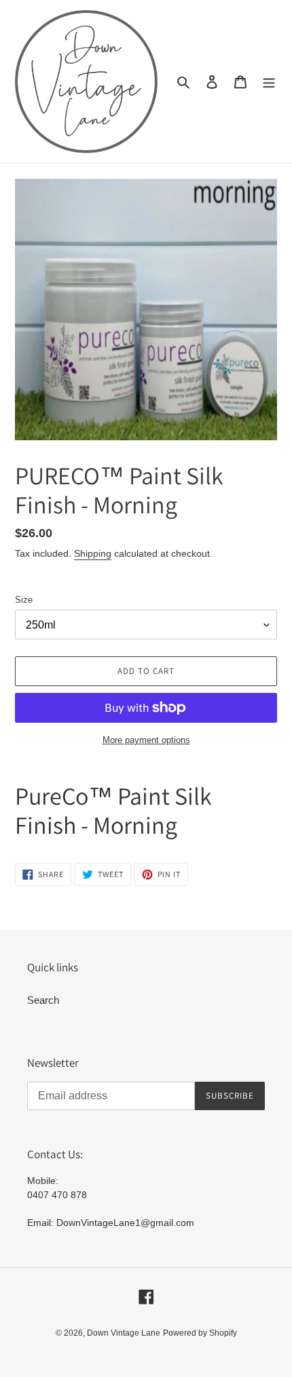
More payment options (146, 740)
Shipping (92, 553)
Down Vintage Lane (123, 1333)
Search (43, 1000)
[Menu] (269, 81)
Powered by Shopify (200, 1333)
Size (24, 600)
